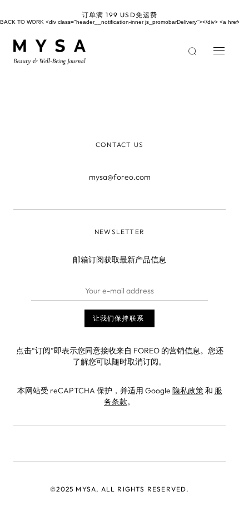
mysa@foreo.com (120, 177)
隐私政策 (187, 391)
